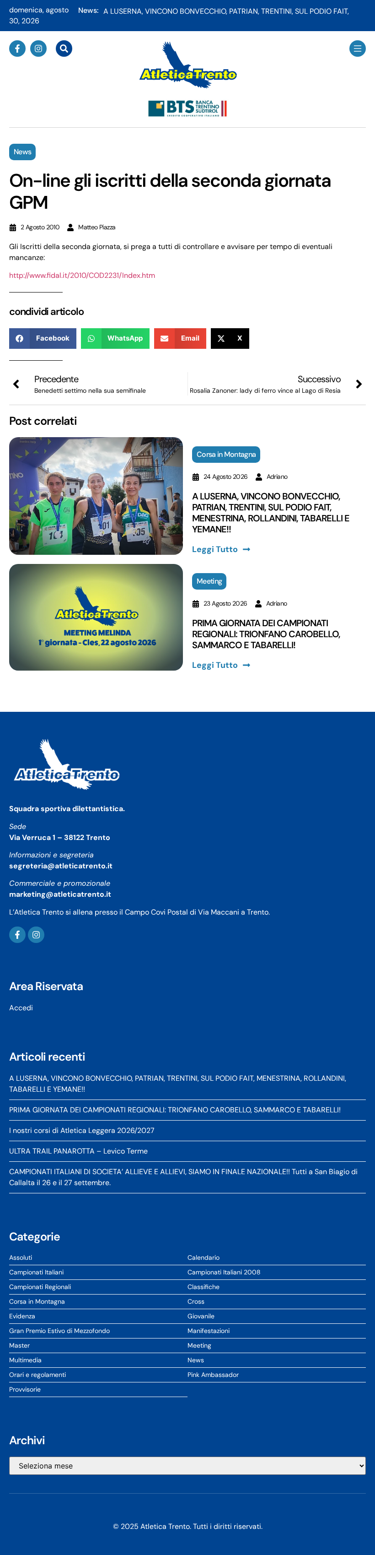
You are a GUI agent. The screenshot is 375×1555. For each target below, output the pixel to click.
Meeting (209, 581)
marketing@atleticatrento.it (60, 894)
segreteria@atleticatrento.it (60, 866)
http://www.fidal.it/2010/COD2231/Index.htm (82, 275)
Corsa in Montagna (226, 454)
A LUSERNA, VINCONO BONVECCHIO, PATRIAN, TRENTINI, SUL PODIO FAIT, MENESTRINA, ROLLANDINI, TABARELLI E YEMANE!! (270, 512)
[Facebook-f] (17, 48)
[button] (42, 338)
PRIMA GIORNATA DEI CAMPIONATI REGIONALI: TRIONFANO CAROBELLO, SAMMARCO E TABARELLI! (266, 634)
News (22, 152)
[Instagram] (38, 48)
